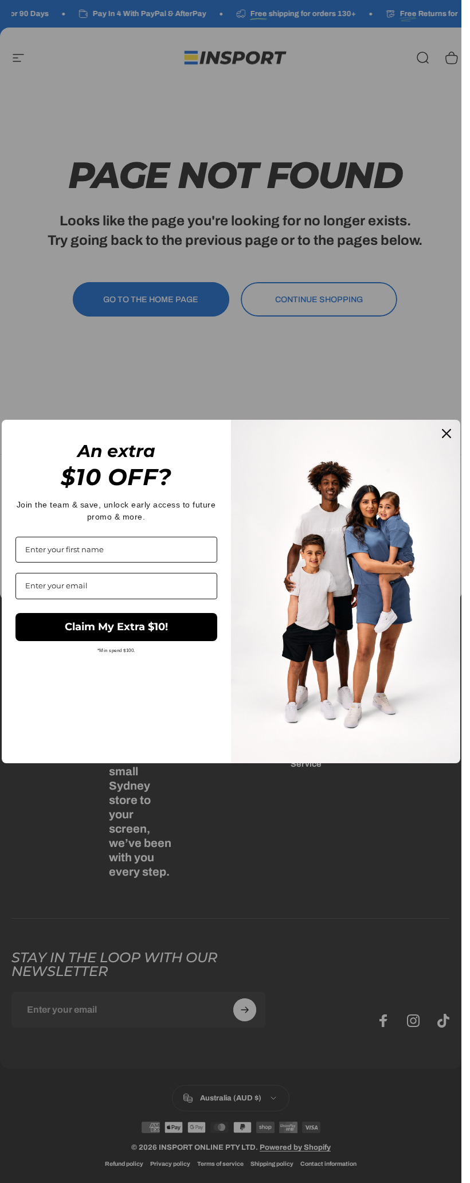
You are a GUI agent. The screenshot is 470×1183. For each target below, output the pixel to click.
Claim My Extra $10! (116, 626)
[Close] (446, 433)
